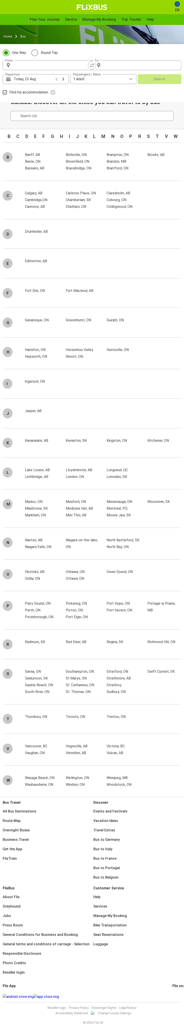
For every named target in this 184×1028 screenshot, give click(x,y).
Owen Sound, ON (120, 572)
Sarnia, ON (33, 671)
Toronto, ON (75, 717)
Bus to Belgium (105, 877)
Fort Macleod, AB (79, 291)
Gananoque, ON (37, 320)
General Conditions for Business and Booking (40, 935)
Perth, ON (32, 610)
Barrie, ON (32, 161)
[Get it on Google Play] (18, 996)
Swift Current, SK (161, 671)
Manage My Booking (110, 916)
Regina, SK (115, 642)
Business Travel (16, 839)
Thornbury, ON (36, 717)
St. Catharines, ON (80, 685)
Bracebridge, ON (78, 168)
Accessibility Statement (71, 1013)
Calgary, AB (33, 193)
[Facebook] (173, 997)
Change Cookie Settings (114, 1013)
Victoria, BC (116, 746)
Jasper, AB (33, 411)
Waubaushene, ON (39, 784)
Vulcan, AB (115, 753)
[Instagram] (174, 997)
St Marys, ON (76, 678)
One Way (19, 53)
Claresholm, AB (118, 193)
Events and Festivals (110, 811)
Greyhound (11, 906)
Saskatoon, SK (36, 678)
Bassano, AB (34, 168)
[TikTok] (179, 997)
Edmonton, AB (36, 261)
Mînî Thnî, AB (76, 515)
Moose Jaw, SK (119, 515)
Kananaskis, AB (36, 440)
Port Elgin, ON (77, 617)
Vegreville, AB (77, 746)
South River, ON (37, 692)
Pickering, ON (76, 603)
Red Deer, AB (76, 642)
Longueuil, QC (117, 470)
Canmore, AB (35, 206)
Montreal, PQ (117, 508)
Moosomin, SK (158, 502)
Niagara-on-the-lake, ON (82, 543)
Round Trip (49, 53)
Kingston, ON (117, 440)
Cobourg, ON (116, 200)
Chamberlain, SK (78, 200)
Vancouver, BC (36, 746)
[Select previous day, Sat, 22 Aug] (56, 79)
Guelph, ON (115, 320)
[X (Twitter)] (178, 997)
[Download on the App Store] (46, 996)
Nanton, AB (33, 540)
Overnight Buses (16, 830)
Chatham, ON (76, 206)
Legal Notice (127, 1008)
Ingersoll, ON (35, 381)
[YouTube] (175, 997)
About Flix (11, 897)
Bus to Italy (102, 849)
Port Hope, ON (118, 603)
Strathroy (114, 685)
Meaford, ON (76, 502)
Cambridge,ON (36, 200)
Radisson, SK (35, 642)
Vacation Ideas (105, 821)
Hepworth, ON (36, 356)
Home (7, 36)
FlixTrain (10, 858)
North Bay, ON (118, 547)
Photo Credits (14, 963)
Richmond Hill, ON (161, 642)
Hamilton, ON (35, 350)
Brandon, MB (116, 161)
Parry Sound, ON (37, 603)
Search (159, 79)
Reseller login (14, 972)
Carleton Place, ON (81, 193)
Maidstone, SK (36, 508)
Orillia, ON (32, 578)
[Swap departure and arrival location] (92, 65)
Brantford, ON (117, 168)
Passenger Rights (104, 1008)
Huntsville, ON (118, 350)
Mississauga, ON (119, 502)
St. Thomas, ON (78, 692)
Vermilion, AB (76, 753)
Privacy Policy (79, 1008)
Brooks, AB (155, 155)
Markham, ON (35, 515)
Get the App (12, 849)
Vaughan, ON (35, 753)
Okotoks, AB (34, 572)
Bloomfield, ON (77, 161)
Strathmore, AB (119, 678)
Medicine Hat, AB (79, 508)
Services (100, 906)
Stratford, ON (117, 671)
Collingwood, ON (119, 206)
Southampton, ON (80, 671)
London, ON (75, 477)
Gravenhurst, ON (78, 320)
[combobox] (51, 65)
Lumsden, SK (117, 477)
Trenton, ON (116, 717)
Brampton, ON (118, 155)
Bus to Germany (106, 839)
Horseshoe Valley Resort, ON (79, 353)
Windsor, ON (75, 784)
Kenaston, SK (76, 440)
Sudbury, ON (116, 692)
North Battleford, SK (123, 540)
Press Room (13, 925)
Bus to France (104, 858)
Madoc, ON (33, 502)
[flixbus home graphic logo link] (91, 7)
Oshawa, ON (75, 572)
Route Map (12, 821)
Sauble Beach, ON (39, 685)
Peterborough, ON (39, 617)
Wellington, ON (77, 778)
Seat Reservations (108, 935)
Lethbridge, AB (36, 477)
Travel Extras (104, 830)
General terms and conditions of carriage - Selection (46, 944)
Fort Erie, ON (35, 291)
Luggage (100, 944)
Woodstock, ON (119, 784)
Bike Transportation (110, 925)
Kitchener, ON (158, 440)
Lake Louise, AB (37, 470)
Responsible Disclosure (22, 953)
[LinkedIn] (177, 997)
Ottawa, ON (75, 578)
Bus (23, 36)
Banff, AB (32, 155)
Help (97, 897)
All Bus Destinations (19, 811)
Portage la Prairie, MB (161, 606)
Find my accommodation (28, 92)
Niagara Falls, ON (38, 547)
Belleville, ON (76, 155)
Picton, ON (74, 610)
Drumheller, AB (36, 231)
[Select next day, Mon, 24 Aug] (63, 79)
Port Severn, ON (119, 610)
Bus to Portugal (106, 868)
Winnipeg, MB (117, 778)
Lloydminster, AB (79, 470)
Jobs (7, 916)
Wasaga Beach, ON (40, 778)
